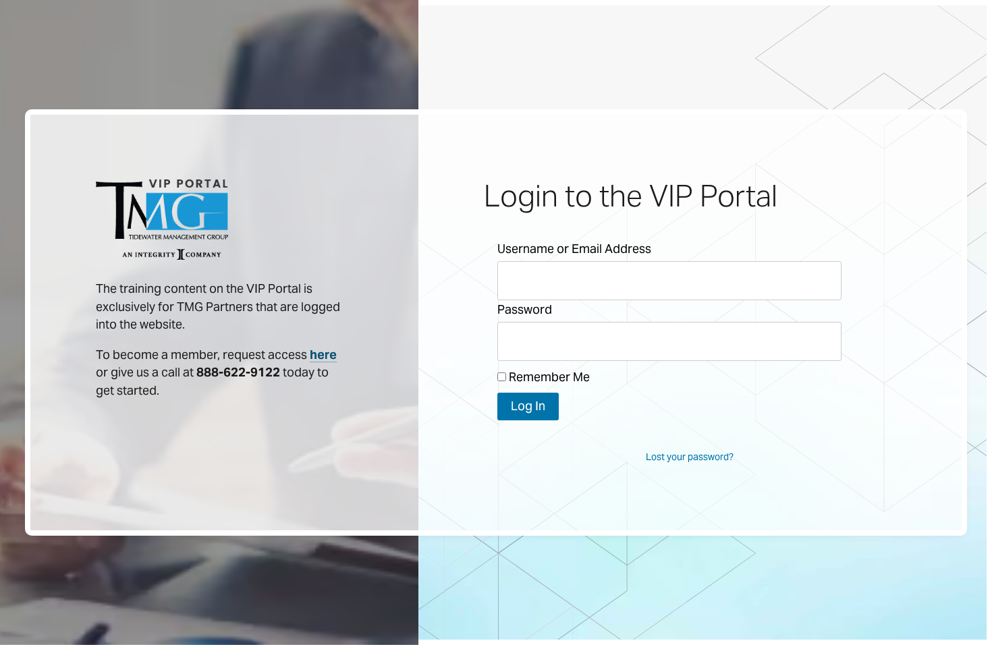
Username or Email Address (574, 248)
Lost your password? (690, 457)
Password (524, 309)
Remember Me (548, 377)
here (323, 354)
